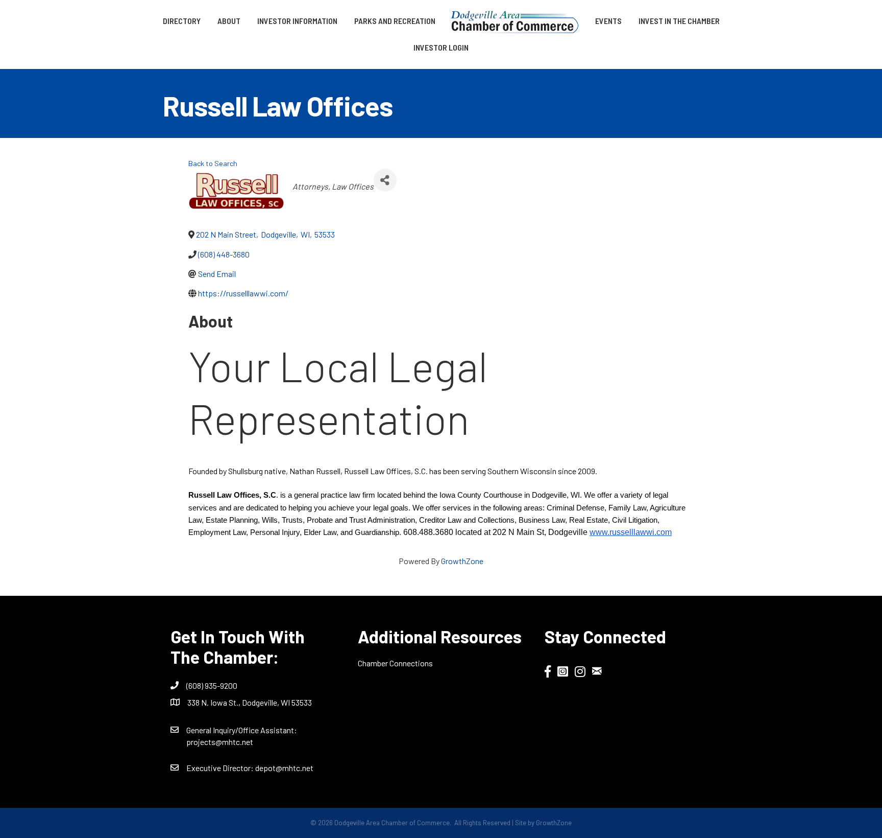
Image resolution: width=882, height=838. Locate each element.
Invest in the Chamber (679, 21)
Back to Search (212, 163)
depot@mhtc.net (284, 768)
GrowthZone (462, 561)
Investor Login (441, 47)
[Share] (385, 180)
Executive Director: (220, 768)
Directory (182, 21)
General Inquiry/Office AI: (241, 730)
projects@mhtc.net (219, 742)
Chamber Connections (395, 663)
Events (608, 21)
